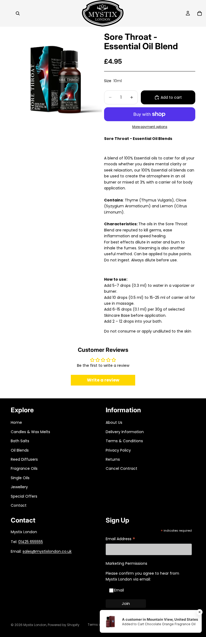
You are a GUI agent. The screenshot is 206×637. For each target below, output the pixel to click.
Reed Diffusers (24, 459)
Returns (113, 459)
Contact (19, 505)
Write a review (103, 380)
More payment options (149, 127)
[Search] (18, 13)
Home (16, 422)
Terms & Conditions (124, 441)
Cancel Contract (121, 468)
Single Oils (20, 477)
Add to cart (171, 97)
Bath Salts (20, 441)
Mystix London (34, 625)
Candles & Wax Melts (30, 431)
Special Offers (24, 496)
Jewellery (19, 487)
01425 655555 (30, 541)
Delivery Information (125, 431)
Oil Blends (20, 450)
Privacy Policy (118, 450)
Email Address (120, 539)
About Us (114, 422)
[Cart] (199, 13)
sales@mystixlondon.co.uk (47, 551)
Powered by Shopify (63, 625)
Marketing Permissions (126, 563)
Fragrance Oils (24, 468)
